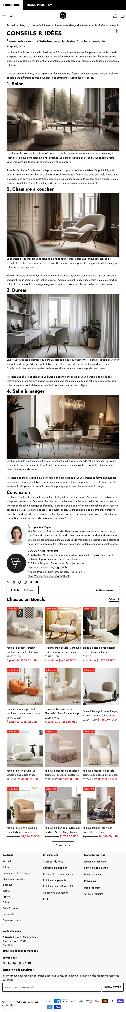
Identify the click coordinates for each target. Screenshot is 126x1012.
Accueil (6, 861)
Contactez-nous (92, 874)
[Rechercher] (11, 15)
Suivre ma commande (96, 868)
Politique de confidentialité (58, 886)
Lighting (6, 896)
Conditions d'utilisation (55, 892)
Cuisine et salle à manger (16, 873)
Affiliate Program (93, 894)
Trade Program (92, 888)
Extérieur (7, 885)
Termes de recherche (95, 861)
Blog (45, 899)
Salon (5, 867)
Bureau (6, 891)
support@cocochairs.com (24, 951)
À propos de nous (12, 920)
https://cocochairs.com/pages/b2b (47, 567)
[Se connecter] (114, 15)
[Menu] (3, 15)
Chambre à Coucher (13, 879)
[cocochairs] (63, 16)
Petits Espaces (10, 908)
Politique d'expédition (55, 868)
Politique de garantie (54, 880)
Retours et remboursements (58, 874)
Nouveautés (8, 914)
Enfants (6, 902)
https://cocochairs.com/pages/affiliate (49, 576)
